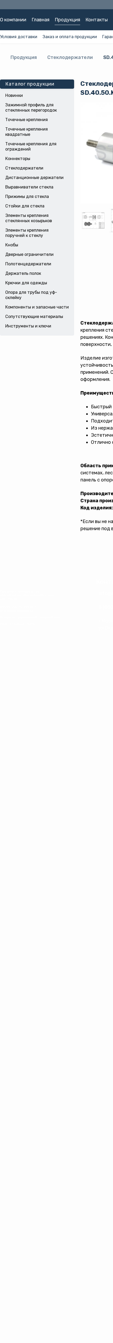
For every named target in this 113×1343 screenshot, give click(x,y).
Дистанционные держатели (34, 177)
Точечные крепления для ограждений (30, 146)
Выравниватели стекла (29, 187)
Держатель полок (23, 273)
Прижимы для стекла (27, 196)
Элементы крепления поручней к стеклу (27, 233)
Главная (40, 20)
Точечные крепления (26, 119)
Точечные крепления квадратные (26, 132)
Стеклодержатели (70, 57)
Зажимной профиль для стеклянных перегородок (31, 107)
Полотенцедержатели (28, 263)
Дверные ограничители (29, 254)
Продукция (67, 20)
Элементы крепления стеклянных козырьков (28, 218)
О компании (13, 20)
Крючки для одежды (26, 282)
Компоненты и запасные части (37, 307)
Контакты (96, 20)
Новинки (14, 95)
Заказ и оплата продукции (70, 36)
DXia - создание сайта (17, 624)
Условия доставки (18, 36)
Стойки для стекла (24, 205)
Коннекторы (17, 158)
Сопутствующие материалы (34, 316)
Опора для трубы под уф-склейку (31, 295)
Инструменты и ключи (28, 326)
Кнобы (11, 244)
